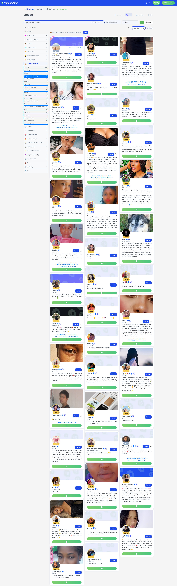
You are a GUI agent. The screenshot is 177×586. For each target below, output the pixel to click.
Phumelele (90, 489)
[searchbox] (133, 22)
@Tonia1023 (55, 417)
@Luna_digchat (56, 55)
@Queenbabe (90, 155)
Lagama (55, 162)
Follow (85, 32)
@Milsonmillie (55, 325)
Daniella (90, 373)
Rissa (124, 108)
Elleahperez (56, 107)
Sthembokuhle (92, 83)
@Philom (124, 64)
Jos (53, 487)
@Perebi (54, 527)
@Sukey (89, 491)
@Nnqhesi (124, 418)
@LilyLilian (124, 375)
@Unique (54, 208)
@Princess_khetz (126, 448)
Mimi (53, 526)
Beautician (90, 314)
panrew (89, 284)
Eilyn (123, 536)
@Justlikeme (55, 252)
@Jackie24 (90, 345)
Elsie (88, 212)
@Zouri (124, 322)
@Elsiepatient (90, 213)
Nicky (89, 115)
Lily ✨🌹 (125, 374)
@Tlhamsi (124, 143)
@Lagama (54, 163)
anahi (124, 239)
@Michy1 (54, 573)
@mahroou (125, 486)
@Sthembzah (90, 85)
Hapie (89, 344)
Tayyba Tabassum (93, 560)
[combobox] (130, 22)
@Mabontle (55, 371)
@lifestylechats (126, 241)
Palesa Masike (57, 415)
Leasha (89, 528)
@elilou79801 (90, 530)
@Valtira (89, 375)
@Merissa (124, 110)
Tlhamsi (124, 142)
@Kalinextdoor (125, 284)
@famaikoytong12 (91, 55)
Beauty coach (57, 572)
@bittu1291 (89, 419)
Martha (54, 206)
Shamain (55, 369)
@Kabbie (89, 256)
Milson (54, 324)
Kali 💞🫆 (125, 282)
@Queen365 (125, 187)
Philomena (125, 63)
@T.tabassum (90, 561)
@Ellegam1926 (56, 109)
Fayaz (89, 417)
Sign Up (156, 3)
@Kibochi (54, 292)
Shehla (54, 446)
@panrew (89, 286)
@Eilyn (123, 537)
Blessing (55, 250)
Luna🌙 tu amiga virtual (60, 54)
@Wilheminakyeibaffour (93, 450)
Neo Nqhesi (126, 416)
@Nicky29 (89, 116)
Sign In (147, 3)
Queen (89, 153)
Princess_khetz (127, 446)
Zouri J (124, 321)
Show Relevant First (138, 28)
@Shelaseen (55, 448)
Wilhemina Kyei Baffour (95, 449)
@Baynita (89, 315)
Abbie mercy (91, 255)
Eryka (54, 290)
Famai (89, 54)
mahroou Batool (127, 484)
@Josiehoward (56, 489)
